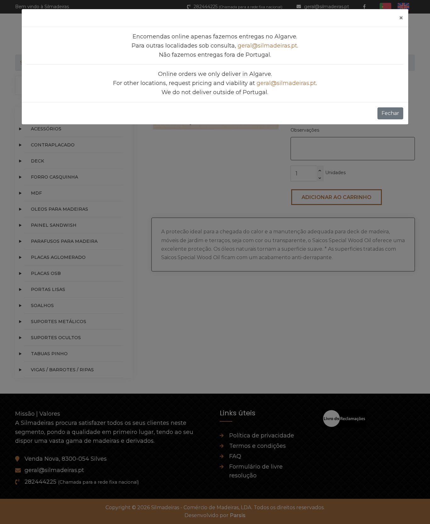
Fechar (390, 113)
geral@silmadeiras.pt (267, 45)
